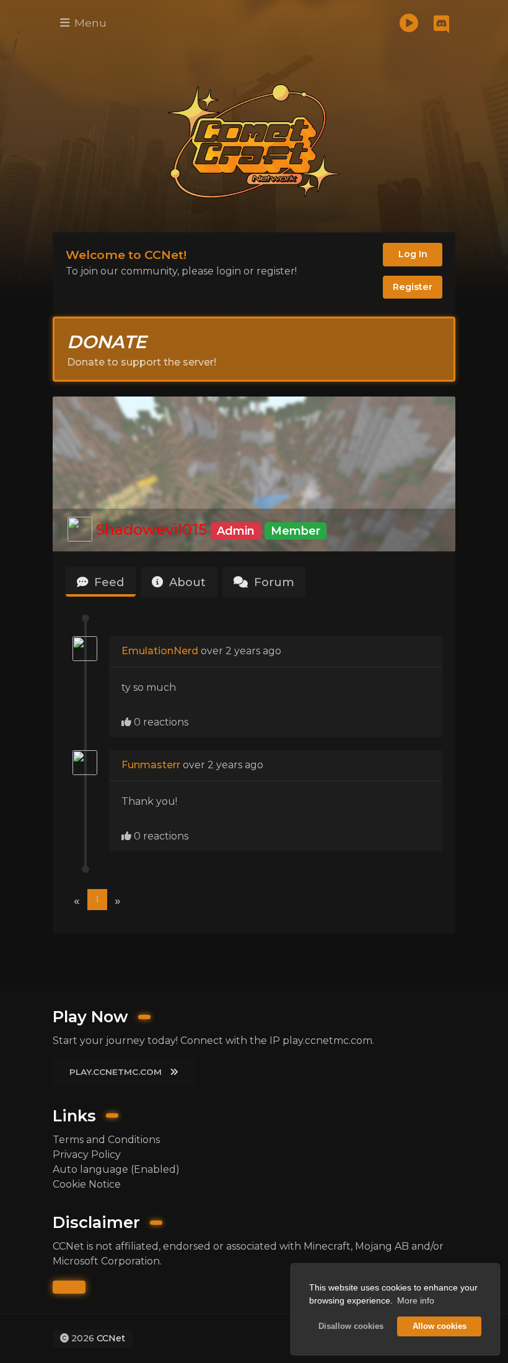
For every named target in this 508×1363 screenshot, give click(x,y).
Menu (89, 22)
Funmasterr (150, 765)
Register (412, 286)
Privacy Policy (87, 1154)
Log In (412, 254)
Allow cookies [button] (439, 1326)
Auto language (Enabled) (116, 1169)
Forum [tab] (272, 582)
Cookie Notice (87, 1184)
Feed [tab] (107, 582)
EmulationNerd (161, 651)
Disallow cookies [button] (350, 1326)
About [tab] (186, 582)
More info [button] (415, 1300)
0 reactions (159, 722)
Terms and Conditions (106, 1140)
